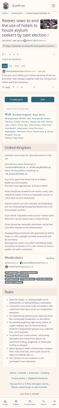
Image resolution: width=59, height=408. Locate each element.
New (17, 66)
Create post (16, 99)
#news (29, 131)
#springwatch (10, 128)
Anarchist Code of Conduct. (34, 306)
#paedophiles (10, 131)
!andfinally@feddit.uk (40, 167)
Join (43, 99)
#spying (33, 121)
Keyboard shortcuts (38, 378)
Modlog (50, 258)
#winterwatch (22, 128)
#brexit (47, 118)
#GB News (21, 131)
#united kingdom (22, 114)
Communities (16, 13)
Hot (4, 66)
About (13, 372)
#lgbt (35, 114)
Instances (34, 372)
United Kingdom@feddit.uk (38, 13)
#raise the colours (36, 128)
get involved (41, 387)
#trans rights (23, 125)
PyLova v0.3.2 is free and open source (29, 383)
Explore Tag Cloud (14, 137)
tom (11, 262)
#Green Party (38, 131)
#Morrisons (46, 125)
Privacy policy (18, 378)
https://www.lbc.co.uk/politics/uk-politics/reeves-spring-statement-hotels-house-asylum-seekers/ (31, 45)
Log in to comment (11, 59)
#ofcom (13, 125)
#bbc (29, 118)
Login (54, 404)
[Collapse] (34, 87)
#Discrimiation (35, 125)
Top (10, 66)
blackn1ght (36, 40)
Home (4, 13)
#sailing (17, 121)
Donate (22, 372)
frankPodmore (20, 266)
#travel (50, 131)
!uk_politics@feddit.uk (16, 173)
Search (43, 404)
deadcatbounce (20, 71)
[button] (29, 147)
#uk (8, 114)
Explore (16, 404)
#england (9, 135)
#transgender (37, 118)
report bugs (25, 387)
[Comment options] (53, 87)
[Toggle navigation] (53, 5)
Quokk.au (18, 5)
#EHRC (22, 118)
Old (23, 66)
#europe (17, 135)
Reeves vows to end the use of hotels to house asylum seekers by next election (24, 28)
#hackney (9, 121)
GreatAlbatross (35, 262)
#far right (41, 121)
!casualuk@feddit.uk (15, 167)
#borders (25, 121)
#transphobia (11, 118)
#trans (42, 114)
